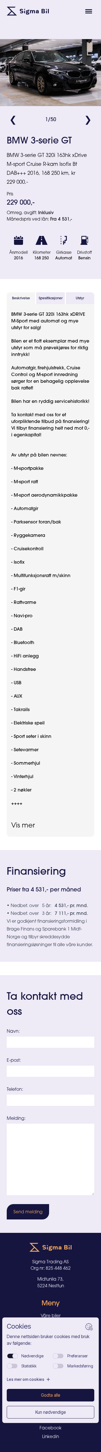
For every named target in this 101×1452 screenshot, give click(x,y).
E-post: (14, 1060)
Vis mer (23, 825)
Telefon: (15, 1089)
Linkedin (50, 1436)
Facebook (50, 1428)
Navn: (13, 1031)
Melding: (16, 1118)
